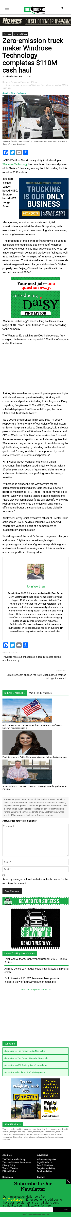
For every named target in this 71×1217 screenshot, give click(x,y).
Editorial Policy (9, 1171)
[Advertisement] (35, 368)
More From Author (40, 693)
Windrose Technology (14, 164)
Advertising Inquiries (46, 1159)
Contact (41, 1177)
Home (5, 82)
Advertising (42, 1155)
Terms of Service (10, 1168)
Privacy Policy (8, 1165)
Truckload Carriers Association (16, 1162)
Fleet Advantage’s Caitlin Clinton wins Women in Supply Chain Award (34, 757)
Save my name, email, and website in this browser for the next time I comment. (35, 881)
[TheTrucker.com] (33, 9)
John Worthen (11, 76)
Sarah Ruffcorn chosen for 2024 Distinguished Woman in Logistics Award (36, 676)
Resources (7, 1177)
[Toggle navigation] (7, 10)
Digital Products (44, 1162)
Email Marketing (44, 1171)
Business (7, 34)
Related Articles (14, 693)
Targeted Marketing (46, 1168)
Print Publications (45, 1165)
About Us (7, 1155)
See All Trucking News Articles (34, 989)
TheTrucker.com (14, 1199)
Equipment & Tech (20, 34)
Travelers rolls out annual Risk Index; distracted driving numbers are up (31, 658)
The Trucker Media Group (13, 1159)
